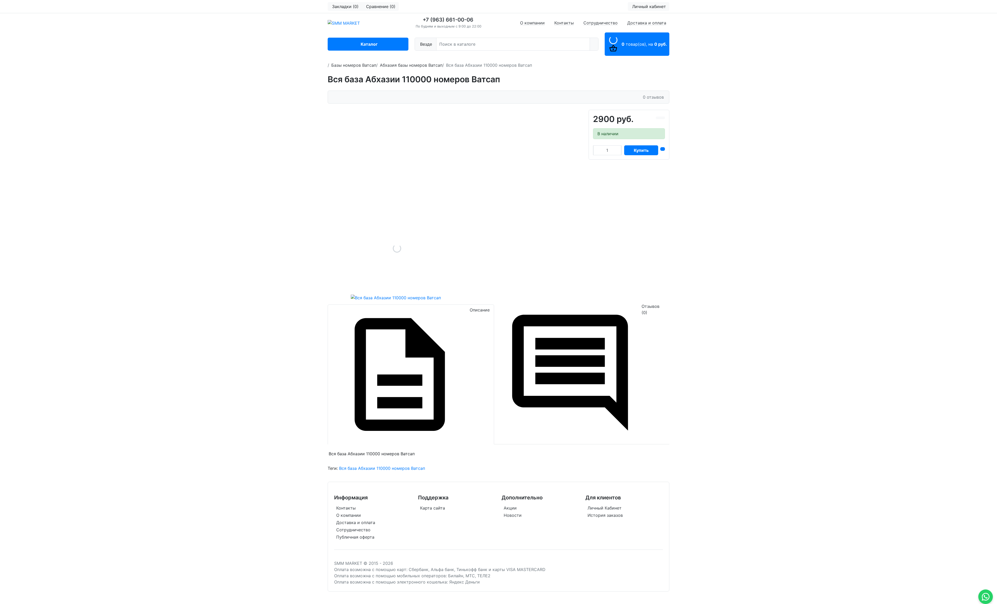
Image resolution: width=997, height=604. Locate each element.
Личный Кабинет (605, 508)
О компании (532, 22)
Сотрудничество (600, 22)
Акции (510, 508)
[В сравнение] (658, 118)
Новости (513, 515)
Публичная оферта (355, 537)
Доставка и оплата (646, 22)
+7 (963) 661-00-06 (448, 20)
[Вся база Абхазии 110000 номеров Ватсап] (397, 248)
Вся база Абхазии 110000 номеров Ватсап (382, 468)
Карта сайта (432, 508)
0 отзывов (653, 97)
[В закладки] (662, 118)
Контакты (564, 22)
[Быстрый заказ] (662, 149)
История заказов (605, 515)
